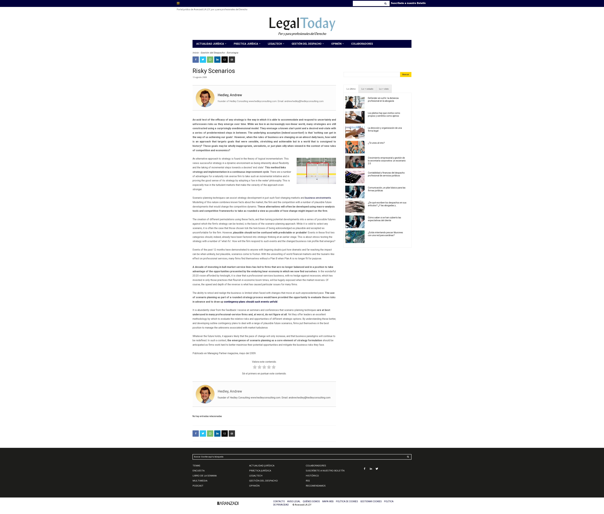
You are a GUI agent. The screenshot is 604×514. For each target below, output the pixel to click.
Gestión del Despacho (213, 52)
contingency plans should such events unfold (250, 301)
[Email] (224, 59)
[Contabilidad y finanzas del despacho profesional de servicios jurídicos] (355, 177)
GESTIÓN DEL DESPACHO (263, 480)
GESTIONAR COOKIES (371, 501)
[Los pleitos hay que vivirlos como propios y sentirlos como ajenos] (355, 117)
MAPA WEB (328, 501)
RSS (308, 480)
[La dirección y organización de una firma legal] (355, 132)
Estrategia (232, 52)
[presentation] (351, 89)
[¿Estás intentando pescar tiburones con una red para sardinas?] (355, 236)
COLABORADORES (316, 465)
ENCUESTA (198, 470)
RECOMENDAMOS (316, 485)
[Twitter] (203, 59)
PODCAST (198, 485)
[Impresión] (232, 59)
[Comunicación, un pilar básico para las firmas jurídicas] (355, 192)
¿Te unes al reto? (376, 143)
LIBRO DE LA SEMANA (205, 475)
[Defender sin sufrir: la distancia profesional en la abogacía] (355, 102)
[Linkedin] (217, 59)
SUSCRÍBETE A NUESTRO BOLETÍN (325, 470)
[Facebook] (196, 59)
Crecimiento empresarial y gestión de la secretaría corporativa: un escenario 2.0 (387, 161)
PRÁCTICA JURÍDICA (260, 470)
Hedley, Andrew (230, 95)
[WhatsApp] (210, 59)
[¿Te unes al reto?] (355, 147)
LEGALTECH (256, 475)
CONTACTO (279, 501)
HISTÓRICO (312, 475)
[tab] (351, 89)
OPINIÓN (254, 485)
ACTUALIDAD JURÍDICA (261, 465)
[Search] (385, 3)
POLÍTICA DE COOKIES (347, 501)
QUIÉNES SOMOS (311, 501)
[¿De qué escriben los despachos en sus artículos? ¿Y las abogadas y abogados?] (355, 207)
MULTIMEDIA (200, 480)
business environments (318, 197)
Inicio (196, 52)
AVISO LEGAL (293, 501)
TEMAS (196, 465)
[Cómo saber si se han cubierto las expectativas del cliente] (355, 222)
